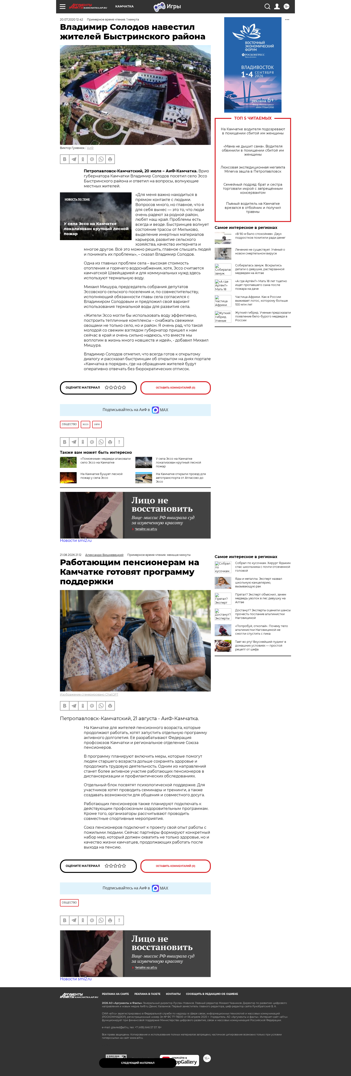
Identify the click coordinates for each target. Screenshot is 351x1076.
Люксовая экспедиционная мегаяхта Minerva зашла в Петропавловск (253, 169)
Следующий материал (137, 1063)
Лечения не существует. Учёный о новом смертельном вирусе (260, 251)
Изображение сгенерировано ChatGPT (89, 694)
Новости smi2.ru (76, 540)
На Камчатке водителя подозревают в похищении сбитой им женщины (253, 131)
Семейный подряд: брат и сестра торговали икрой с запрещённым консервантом (253, 189)
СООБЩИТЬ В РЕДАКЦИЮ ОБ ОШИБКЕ (212, 994)
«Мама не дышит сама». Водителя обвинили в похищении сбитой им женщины (253, 150)
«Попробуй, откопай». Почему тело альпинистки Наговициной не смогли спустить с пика (261, 629)
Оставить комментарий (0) (175, 387)
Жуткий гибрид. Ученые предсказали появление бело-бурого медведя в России (263, 316)
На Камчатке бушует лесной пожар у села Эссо (101, 476)
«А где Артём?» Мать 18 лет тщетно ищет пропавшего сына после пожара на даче (261, 284)
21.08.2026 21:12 (70, 555)
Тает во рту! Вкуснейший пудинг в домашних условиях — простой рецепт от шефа (260, 645)
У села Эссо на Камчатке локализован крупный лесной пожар (178, 462)
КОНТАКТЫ (173, 994)
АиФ (90, 148)
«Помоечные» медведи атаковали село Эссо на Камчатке (105, 460)
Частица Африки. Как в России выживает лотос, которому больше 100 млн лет (261, 300)
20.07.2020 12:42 (71, 19)
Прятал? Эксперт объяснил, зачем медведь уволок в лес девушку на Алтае (260, 598)
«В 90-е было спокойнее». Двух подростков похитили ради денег (260, 235)
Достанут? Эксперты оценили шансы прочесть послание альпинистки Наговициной (263, 614)
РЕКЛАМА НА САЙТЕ (115, 994)
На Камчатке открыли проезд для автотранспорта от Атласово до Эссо (181, 477)
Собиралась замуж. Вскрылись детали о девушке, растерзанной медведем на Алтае (259, 269)
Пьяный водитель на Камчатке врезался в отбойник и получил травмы (253, 208)
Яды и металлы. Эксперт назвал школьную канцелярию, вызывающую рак (258, 582)
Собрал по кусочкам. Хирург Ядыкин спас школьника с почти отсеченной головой (263, 566)
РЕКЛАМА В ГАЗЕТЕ (147, 994)
